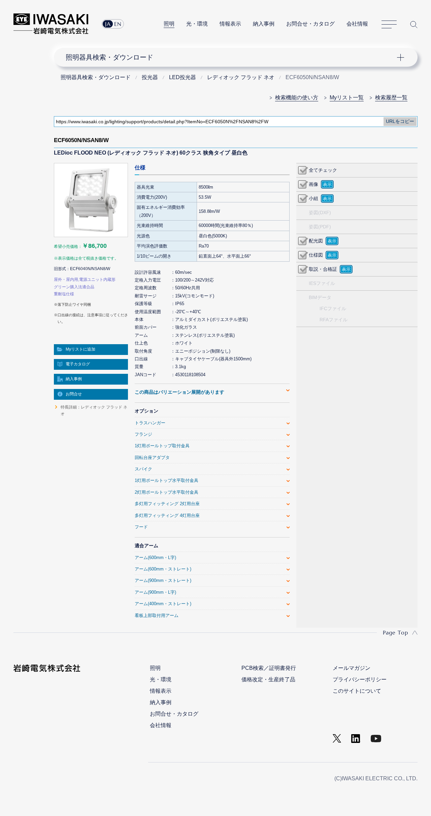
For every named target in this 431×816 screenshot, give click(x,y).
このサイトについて (357, 691)
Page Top (395, 632)
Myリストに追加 (80, 349)
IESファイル (322, 283)
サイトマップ (389, 25)
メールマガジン (351, 668)
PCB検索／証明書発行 (268, 668)
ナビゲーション (232, 57)
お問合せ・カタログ (310, 24)
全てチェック (323, 170)
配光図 (316, 240)
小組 (313, 198)
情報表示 (230, 24)
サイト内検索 (414, 24)
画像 (313, 184)
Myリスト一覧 (347, 97)
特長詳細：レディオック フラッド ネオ (94, 410)
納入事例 (263, 24)
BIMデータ (320, 297)
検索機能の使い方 (296, 97)
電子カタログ (78, 364)
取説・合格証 (323, 269)
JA (108, 24)
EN (118, 24)
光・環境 (197, 24)
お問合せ (74, 394)
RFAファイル (333, 319)
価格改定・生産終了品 (268, 679)
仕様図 (316, 255)
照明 (169, 24)
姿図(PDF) (320, 226)
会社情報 (357, 24)
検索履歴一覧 (391, 97)
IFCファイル (333, 308)
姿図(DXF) (320, 212)
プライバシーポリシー (360, 679)
